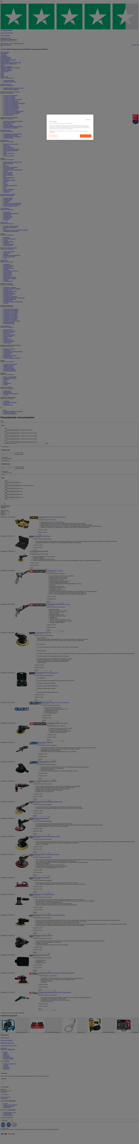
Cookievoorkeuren (53, 135)
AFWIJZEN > (87, 119)
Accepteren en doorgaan (86, 135)
